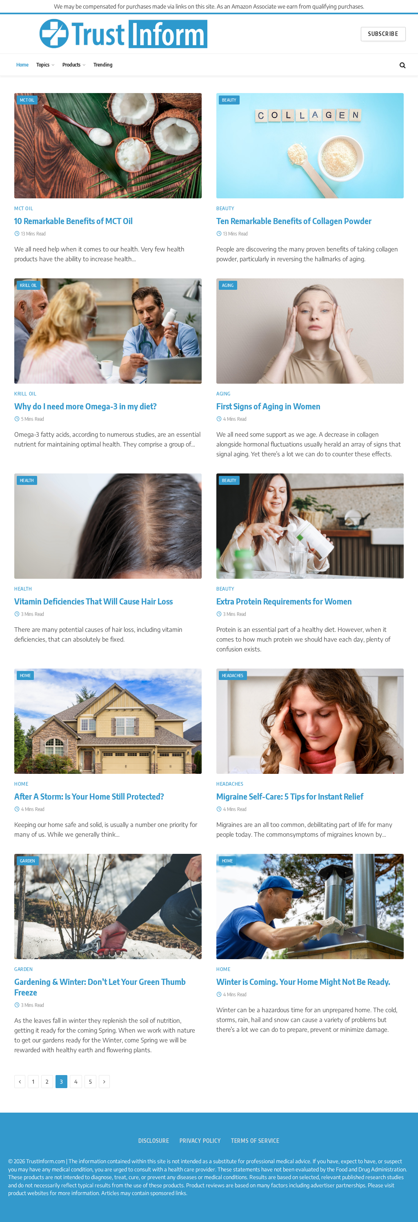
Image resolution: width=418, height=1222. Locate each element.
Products (71, 64)
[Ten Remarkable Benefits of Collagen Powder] (310, 145)
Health (27, 480)
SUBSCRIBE (383, 34)
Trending (103, 64)
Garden (28, 860)
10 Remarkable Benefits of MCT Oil (73, 221)
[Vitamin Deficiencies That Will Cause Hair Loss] (108, 526)
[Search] (402, 65)
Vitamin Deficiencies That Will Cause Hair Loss (93, 601)
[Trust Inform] (123, 33)
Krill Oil (28, 285)
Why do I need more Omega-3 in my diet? (85, 406)
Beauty (229, 100)
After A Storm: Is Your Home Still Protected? (89, 796)
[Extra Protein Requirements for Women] (310, 526)
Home (22, 64)
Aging (228, 285)
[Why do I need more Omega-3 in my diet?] (108, 331)
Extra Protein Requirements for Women (284, 601)
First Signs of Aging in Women (268, 406)
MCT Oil (27, 100)
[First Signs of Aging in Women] (310, 331)
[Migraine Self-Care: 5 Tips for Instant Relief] (310, 721)
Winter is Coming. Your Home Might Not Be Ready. (303, 981)
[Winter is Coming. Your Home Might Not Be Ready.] (310, 906)
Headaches (233, 675)
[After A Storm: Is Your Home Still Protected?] (108, 721)
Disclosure (153, 1141)
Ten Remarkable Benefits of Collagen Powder (293, 221)
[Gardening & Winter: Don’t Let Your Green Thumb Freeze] (108, 906)
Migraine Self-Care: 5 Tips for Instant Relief (289, 796)
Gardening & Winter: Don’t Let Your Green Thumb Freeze (100, 987)
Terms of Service (255, 1141)
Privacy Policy (200, 1141)
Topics (42, 64)
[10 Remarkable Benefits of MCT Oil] (108, 145)
